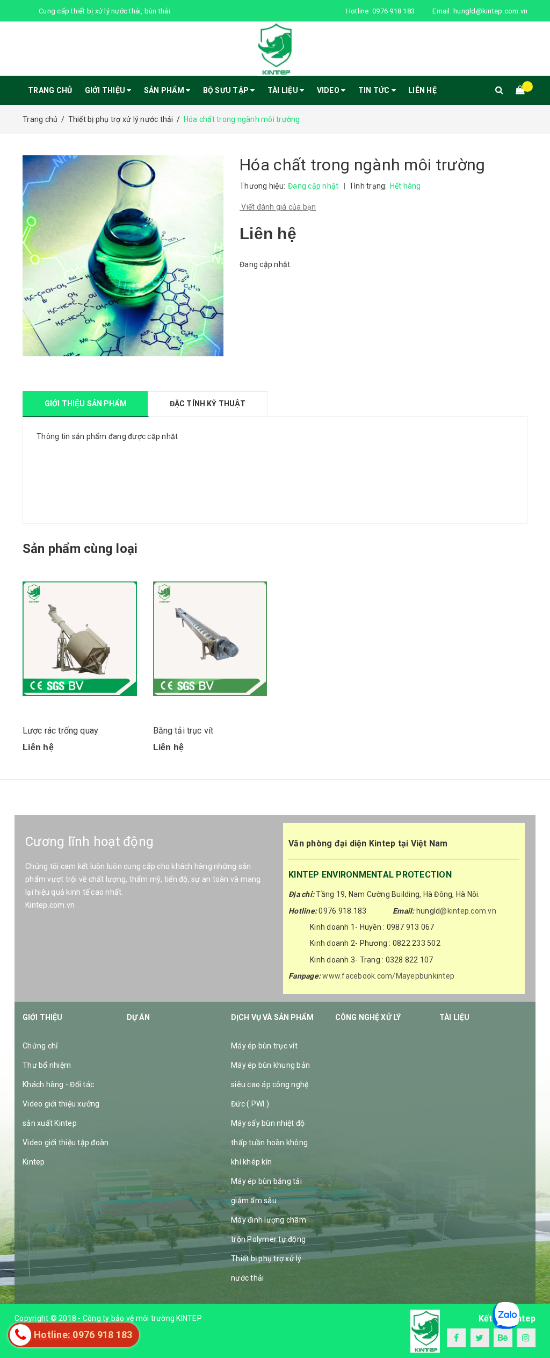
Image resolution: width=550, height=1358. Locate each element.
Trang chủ (50, 90)
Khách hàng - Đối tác (58, 1084)
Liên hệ (422, 90)
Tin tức (375, 90)
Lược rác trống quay (60, 730)
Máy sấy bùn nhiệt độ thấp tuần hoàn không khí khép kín (269, 1142)
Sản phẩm (165, 90)
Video (329, 90)
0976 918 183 (393, 11)
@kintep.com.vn (468, 911)
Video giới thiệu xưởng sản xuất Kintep (61, 1113)
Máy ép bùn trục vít (264, 1045)
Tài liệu (283, 90)
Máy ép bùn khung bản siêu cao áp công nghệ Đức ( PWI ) (270, 1084)
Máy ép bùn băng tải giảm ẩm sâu (266, 1191)
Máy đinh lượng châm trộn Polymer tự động (268, 1230)
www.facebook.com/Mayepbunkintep (388, 976)
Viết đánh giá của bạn (278, 207)
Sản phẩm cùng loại (80, 548)
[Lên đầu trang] (531, 1326)
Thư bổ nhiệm (47, 1065)
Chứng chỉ (40, 1045)
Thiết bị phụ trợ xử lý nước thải (266, 1268)
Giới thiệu (106, 90)
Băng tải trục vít (183, 730)
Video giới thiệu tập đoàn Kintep (65, 1152)
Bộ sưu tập (227, 90)
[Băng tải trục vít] (210, 638)
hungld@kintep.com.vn (490, 11)
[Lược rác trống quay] (80, 638)
